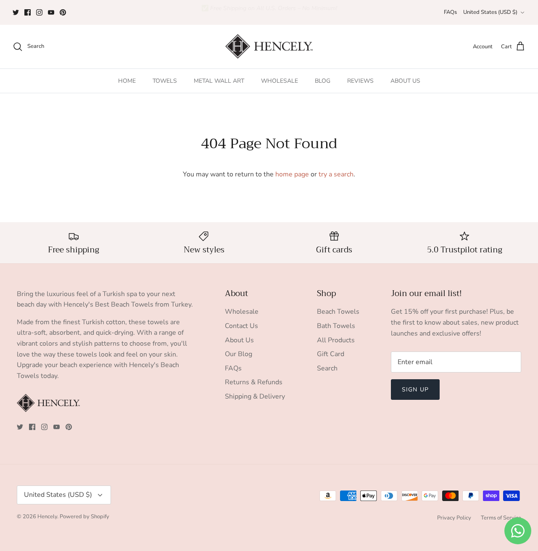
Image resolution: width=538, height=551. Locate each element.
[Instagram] (39, 12)
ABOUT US (405, 81)
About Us (239, 340)
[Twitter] (16, 12)
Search (327, 368)
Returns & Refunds (253, 382)
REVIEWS (360, 81)
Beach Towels (338, 311)
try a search (336, 174)
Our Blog (238, 354)
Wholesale (241, 311)
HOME (127, 81)
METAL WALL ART (219, 81)
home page (292, 174)
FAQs (450, 12)
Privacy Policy (454, 518)
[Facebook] (27, 12)
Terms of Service (501, 518)
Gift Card (330, 354)
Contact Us (241, 326)
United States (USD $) (490, 12)
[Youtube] (51, 12)
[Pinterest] (63, 12)
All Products (336, 340)
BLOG (322, 81)
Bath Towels (336, 326)
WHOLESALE (279, 81)
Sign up (415, 390)
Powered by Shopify (84, 516)
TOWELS (165, 81)
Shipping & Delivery (255, 396)
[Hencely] (269, 46)
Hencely (47, 516)
